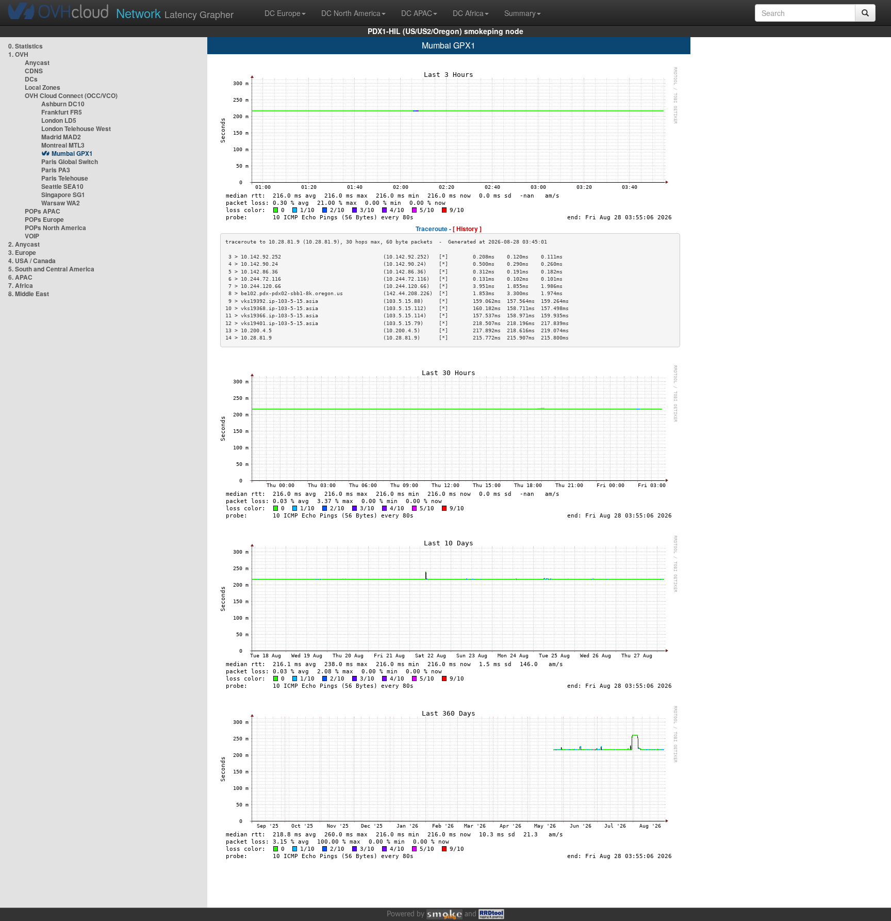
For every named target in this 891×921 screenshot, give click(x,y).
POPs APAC (42, 211)
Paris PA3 (55, 169)
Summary (520, 13)
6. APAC (20, 277)
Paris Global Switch (69, 161)
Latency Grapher (175, 13)
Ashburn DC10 (63, 103)
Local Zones (42, 87)
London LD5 (58, 120)
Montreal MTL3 (63, 145)
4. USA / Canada (32, 260)
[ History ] (467, 228)
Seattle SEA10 (62, 186)
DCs (31, 79)
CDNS (34, 70)
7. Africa (20, 285)
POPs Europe (44, 219)
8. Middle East (28, 293)
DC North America (351, 13)
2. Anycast (24, 244)
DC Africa (468, 13)
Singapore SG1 (63, 194)
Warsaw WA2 (60, 202)
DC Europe (283, 13)
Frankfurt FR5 (61, 112)
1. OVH (18, 54)
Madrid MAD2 (61, 136)
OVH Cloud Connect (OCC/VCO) (71, 95)
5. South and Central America (51, 268)
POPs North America (55, 227)
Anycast (37, 62)
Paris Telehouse (64, 178)
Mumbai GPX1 (72, 153)
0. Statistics (25, 46)
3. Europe (22, 252)
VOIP (32, 235)
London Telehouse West (76, 128)
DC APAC (416, 13)
